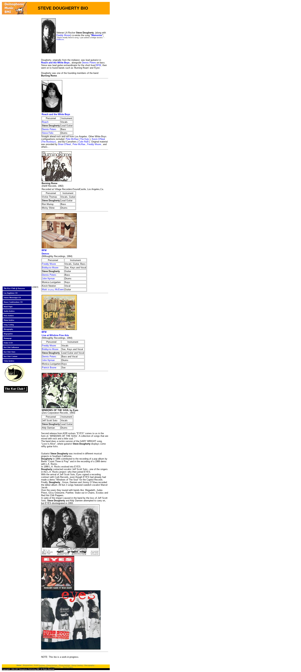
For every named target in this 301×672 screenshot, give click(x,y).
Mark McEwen (53, 289)
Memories (96, 35)
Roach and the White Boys (55, 62)
